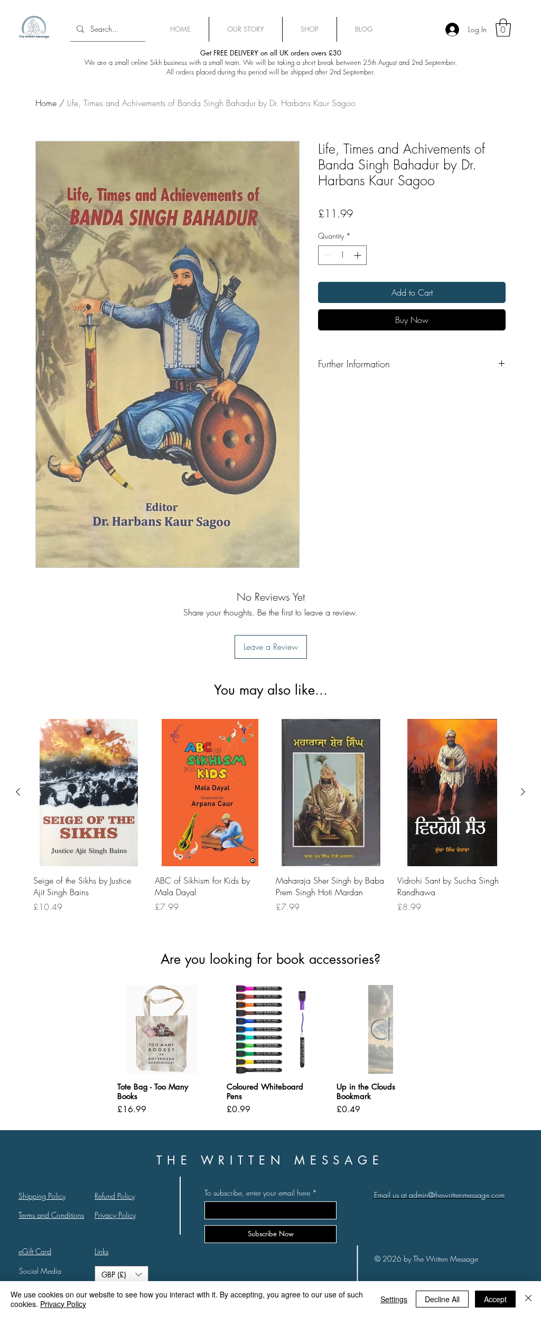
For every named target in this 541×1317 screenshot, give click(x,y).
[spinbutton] (342, 255)
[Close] (528, 1299)
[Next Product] (523, 791)
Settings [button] (393, 1299)
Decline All (442, 1299)
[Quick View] (88, 792)
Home (46, 103)
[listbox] (121, 1275)
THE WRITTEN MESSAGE (270, 1160)
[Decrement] (326, 255)
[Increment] (358, 255)
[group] (270, 822)
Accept (495, 1299)
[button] (121, 1275)
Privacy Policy (63, 1304)
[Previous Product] (18, 791)
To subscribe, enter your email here (257, 1193)
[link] (503, 27)
